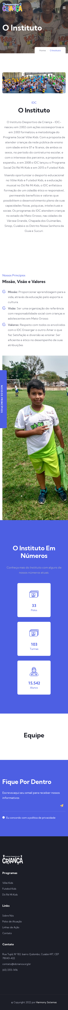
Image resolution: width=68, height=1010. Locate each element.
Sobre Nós (8, 915)
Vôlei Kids (7, 882)
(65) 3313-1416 (10, 969)
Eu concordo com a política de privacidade (31, 817)
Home (42, 50)
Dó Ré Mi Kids (10, 894)
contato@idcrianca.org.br (16, 964)
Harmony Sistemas (46, 1002)
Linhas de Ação (10, 927)
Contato (7, 933)
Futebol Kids (9, 888)
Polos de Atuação (12, 921)
